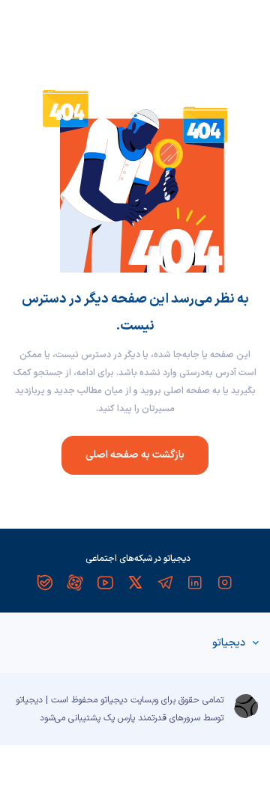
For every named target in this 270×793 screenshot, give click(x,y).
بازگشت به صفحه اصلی (135, 455)
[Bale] (45, 583)
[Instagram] (225, 583)
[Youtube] (105, 583)
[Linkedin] (195, 583)
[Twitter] (135, 583)
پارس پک (119, 718)
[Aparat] (75, 583)
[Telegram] (165, 583)
